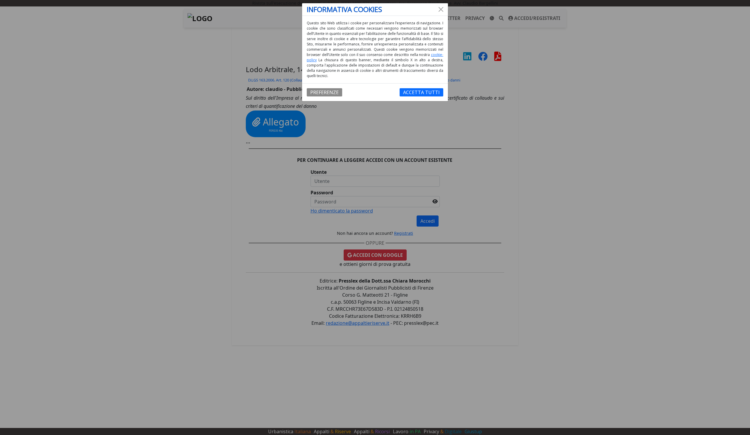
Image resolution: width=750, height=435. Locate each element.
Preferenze (324, 92)
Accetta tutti (421, 92)
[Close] (441, 9)
